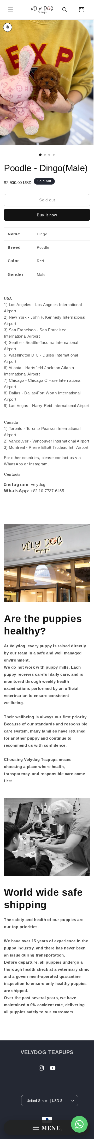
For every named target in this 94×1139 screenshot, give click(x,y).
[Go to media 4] (54, 155)
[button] (10, 10)
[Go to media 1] (40, 155)
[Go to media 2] (45, 155)
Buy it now (47, 215)
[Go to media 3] (49, 155)
